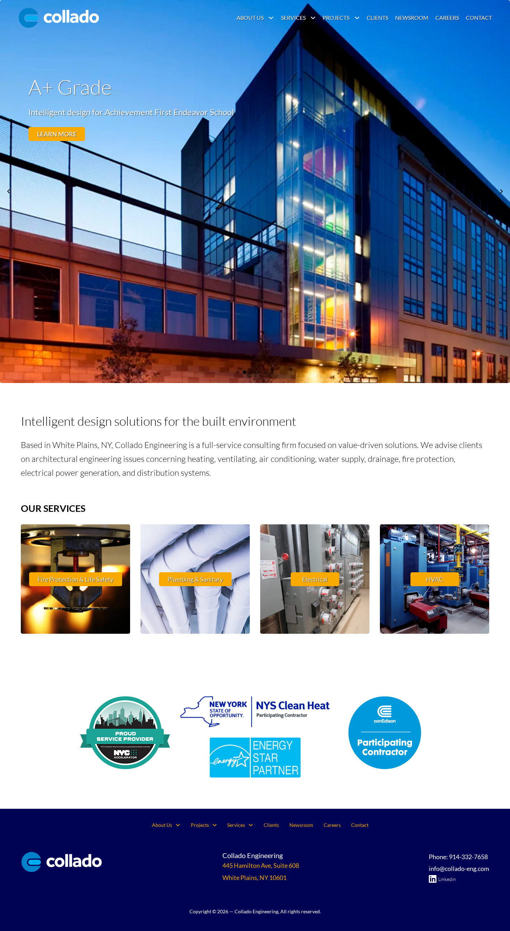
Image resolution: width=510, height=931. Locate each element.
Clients (377, 17)
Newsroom (411, 17)
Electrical (315, 579)
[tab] (237, 372)
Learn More (57, 134)
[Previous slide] (8, 191)
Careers (447, 17)
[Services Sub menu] (313, 17)
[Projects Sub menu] (357, 17)
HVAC (434, 579)
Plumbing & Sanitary (195, 579)
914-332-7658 (468, 857)
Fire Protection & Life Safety (75, 579)
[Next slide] (501, 191)
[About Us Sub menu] (271, 17)
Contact (479, 17)
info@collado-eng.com (459, 868)
